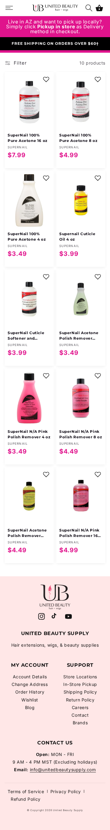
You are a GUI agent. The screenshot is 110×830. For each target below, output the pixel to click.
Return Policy (80, 699)
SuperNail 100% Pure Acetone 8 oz (78, 138)
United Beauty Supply (68, 810)
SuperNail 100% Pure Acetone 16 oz (28, 138)
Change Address (30, 684)
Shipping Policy (80, 691)
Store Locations (80, 676)
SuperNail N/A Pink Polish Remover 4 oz (29, 434)
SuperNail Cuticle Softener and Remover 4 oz (26, 335)
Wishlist (29, 699)
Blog (30, 707)
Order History (30, 691)
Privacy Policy (65, 791)
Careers (80, 707)
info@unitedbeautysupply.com (63, 769)
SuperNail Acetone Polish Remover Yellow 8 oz (27, 533)
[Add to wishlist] (46, 79)
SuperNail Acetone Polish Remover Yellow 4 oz (78, 335)
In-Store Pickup (80, 684)
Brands (80, 722)
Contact (80, 715)
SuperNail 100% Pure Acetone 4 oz (27, 236)
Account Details (30, 676)
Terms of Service (26, 791)
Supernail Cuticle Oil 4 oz (77, 236)
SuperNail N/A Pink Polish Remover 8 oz (80, 434)
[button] (99, 8)
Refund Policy (26, 799)
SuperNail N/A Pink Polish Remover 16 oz (79, 533)
